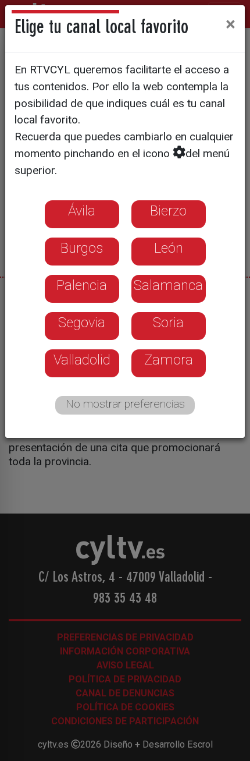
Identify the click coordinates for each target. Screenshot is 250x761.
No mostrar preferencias (125, 403)
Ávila (81, 211)
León (168, 248)
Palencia (81, 285)
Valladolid (81, 360)
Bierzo (168, 211)
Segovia (81, 322)
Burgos (81, 248)
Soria (168, 322)
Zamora (168, 360)
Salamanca (168, 285)
